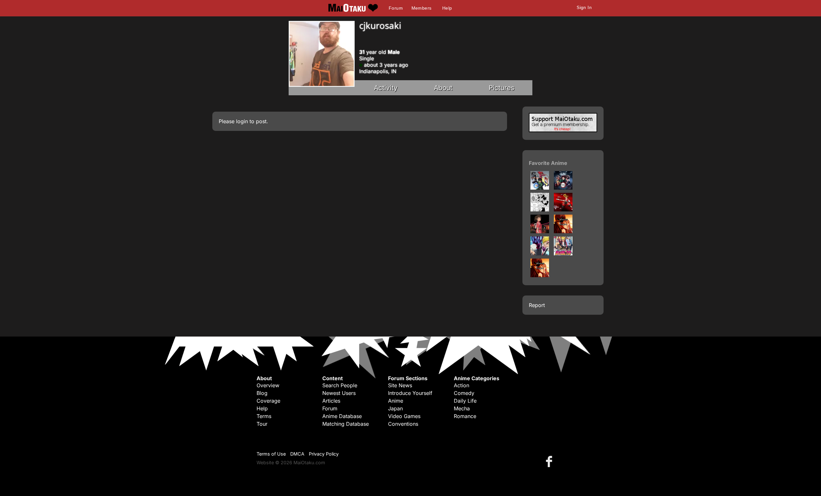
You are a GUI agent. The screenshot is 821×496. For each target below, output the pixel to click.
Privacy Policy (324, 454)
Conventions (403, 424)
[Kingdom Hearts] (563, 209)
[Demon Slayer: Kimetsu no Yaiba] (563, 187)
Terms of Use (271, 454)
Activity (386, 88)
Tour (262, 424)
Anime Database (342, 416)
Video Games (404, 416)
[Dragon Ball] (563, 231)
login (242, 121)
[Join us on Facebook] (550, 461)
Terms (264, 416)
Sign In (584, 7)
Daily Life (465, 401)
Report (537, 305)
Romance (465, 416)
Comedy (464, 393)
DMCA (297, 454)
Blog (262, 393)
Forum (396, 8)
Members (421, 8)
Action (461, 385)
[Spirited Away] (539, 231)
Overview (268, 385)
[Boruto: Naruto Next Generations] (563, 253)
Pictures (501, 88)
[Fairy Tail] (539, 209)
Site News (400, 385)
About (443, 88)
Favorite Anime (548, 163)
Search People (339, 385)
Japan (395, 408)
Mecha (462, 408)
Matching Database (345, 424)
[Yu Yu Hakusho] (539, 187)
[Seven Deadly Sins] (539, 253)
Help (447, 8)
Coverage (268, 401)
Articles (331, 401)
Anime (395, 401)
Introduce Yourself (410, 393)
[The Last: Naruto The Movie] (539, 275)
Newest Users (339, 393)
